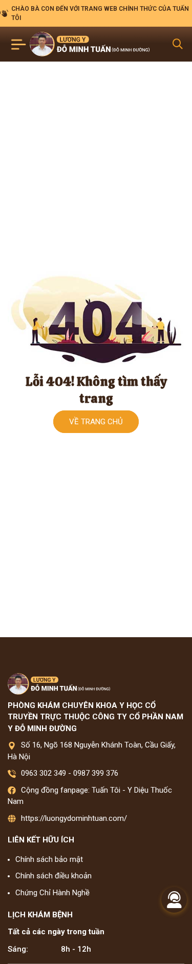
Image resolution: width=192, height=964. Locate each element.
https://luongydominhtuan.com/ (74, 818)
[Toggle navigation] (19, 44)
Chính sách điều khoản (53, 875)
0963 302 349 (43, 773)
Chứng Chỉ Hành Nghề (52, 892)
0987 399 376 (95, 773)
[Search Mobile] (177, 44)
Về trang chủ (96, 421)
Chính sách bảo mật (49, 859)
